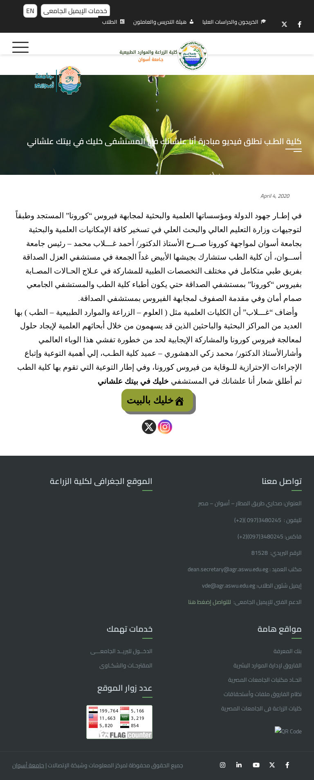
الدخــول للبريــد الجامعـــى (121, 651)
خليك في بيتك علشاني (133, 381)
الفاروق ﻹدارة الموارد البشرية (267, 665)
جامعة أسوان (28, 765)
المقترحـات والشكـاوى (126, 665)
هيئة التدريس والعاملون (159, 22)
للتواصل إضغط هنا (210, 602)
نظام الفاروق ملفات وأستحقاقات (263, 694)
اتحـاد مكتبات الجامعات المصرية (265, 679)
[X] (149, 427)
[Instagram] (165, 427)
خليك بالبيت (150, 400)
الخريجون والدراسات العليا (230, 22)
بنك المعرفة (288, 651)
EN (30, 11)
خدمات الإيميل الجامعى (75, 11)
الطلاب (109, 22)
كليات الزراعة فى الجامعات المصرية (261, 708)
